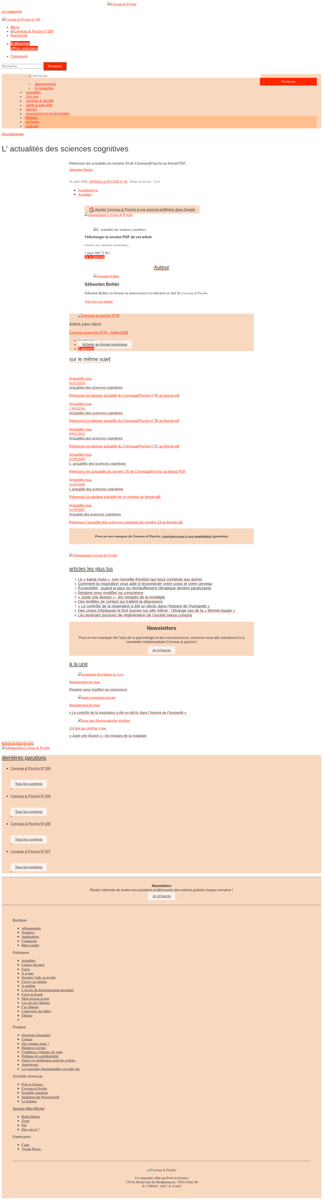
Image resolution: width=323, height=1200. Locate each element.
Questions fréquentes (36, 1035)
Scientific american (35, 1092)
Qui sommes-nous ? (35, 1043)
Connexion (19, 56)
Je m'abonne (95, 257)
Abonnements (31, 928)
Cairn (25, 1144)
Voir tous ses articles (99, 301)
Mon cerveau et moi (35, 998)
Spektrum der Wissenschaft (40, 1097)
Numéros (28, 932)
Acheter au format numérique (104, 344)
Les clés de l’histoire (36, 1002)
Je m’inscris (161, 650)
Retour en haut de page (18, 743)
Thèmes (27, 1015)
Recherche (19, 35)
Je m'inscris (161, 896)
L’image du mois (33, 964)
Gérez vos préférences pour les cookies (48, 1060)
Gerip (25, 1120)
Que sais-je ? (30, 1129)
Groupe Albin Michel (28, 1109)
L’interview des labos (36, 1011)
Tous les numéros (28, 784)
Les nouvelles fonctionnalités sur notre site (51, 1068)
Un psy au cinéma (34, 981)
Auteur (161, 267)
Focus (26, 969)
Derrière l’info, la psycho (39, 977)
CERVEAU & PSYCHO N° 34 (108, 181)
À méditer (28, 985)
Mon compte (30, 945)
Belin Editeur (31, 1116)
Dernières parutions (24, 758)
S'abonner (86, 349)
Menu (15, 27)
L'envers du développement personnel (48, 989)
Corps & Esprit (32, 994)
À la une (27, 973)
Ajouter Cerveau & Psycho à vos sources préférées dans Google (145, 209)
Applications (30, 936)
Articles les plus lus (91, 569)
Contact (27, 1039)
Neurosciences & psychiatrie (48, 113)
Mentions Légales (34, 1047)
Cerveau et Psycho (34, 1088)
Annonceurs (30, 1064)
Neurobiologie (13, 134)
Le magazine (44, 88)
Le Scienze (29, 1101)
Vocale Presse (31, 1148)
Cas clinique (30, 1006)
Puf (24, 1125)
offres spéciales (24, 46)
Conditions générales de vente (42, 1051)
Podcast (32, 126)
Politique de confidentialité (40, 1056)
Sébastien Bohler (81, 169)
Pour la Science (32, 1084)
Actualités (85, 194)
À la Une (78, 664)
